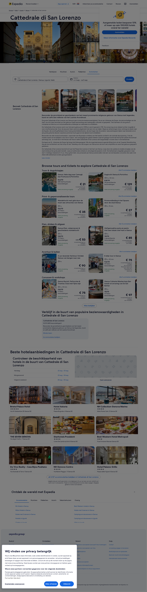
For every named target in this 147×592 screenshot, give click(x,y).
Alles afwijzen (51, 584)
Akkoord (66, 584)
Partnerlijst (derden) (12, 578)
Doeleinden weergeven (14, 584)
